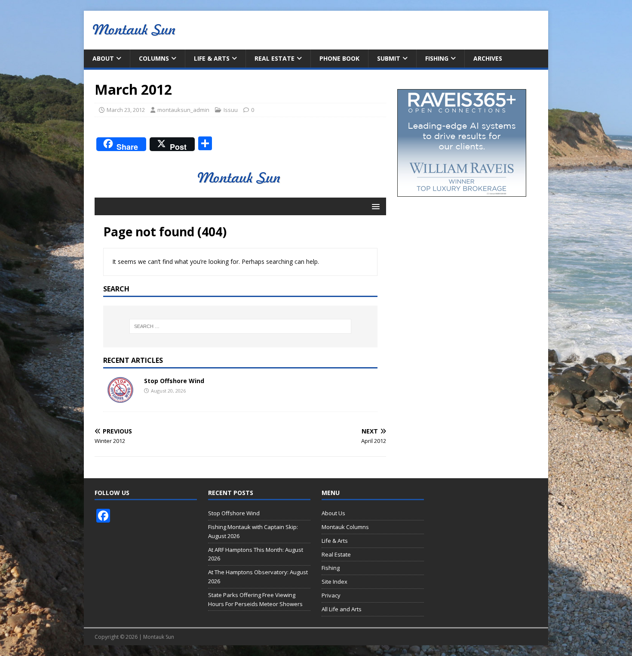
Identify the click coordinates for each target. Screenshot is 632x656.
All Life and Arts (342, 609)
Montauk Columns (345, 527)
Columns (154, 58)
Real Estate (275, 58)
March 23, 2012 (126, 110)
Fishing (436, 58)
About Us (333, 513)
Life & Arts (212, 58)
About (103, 58)
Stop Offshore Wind (234, 513)
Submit (388, 58)
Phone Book (339, 58)
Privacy (331, 595)
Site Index (334, 581)
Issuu (231, 110)
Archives (487, 58)
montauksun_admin (183, 110)
